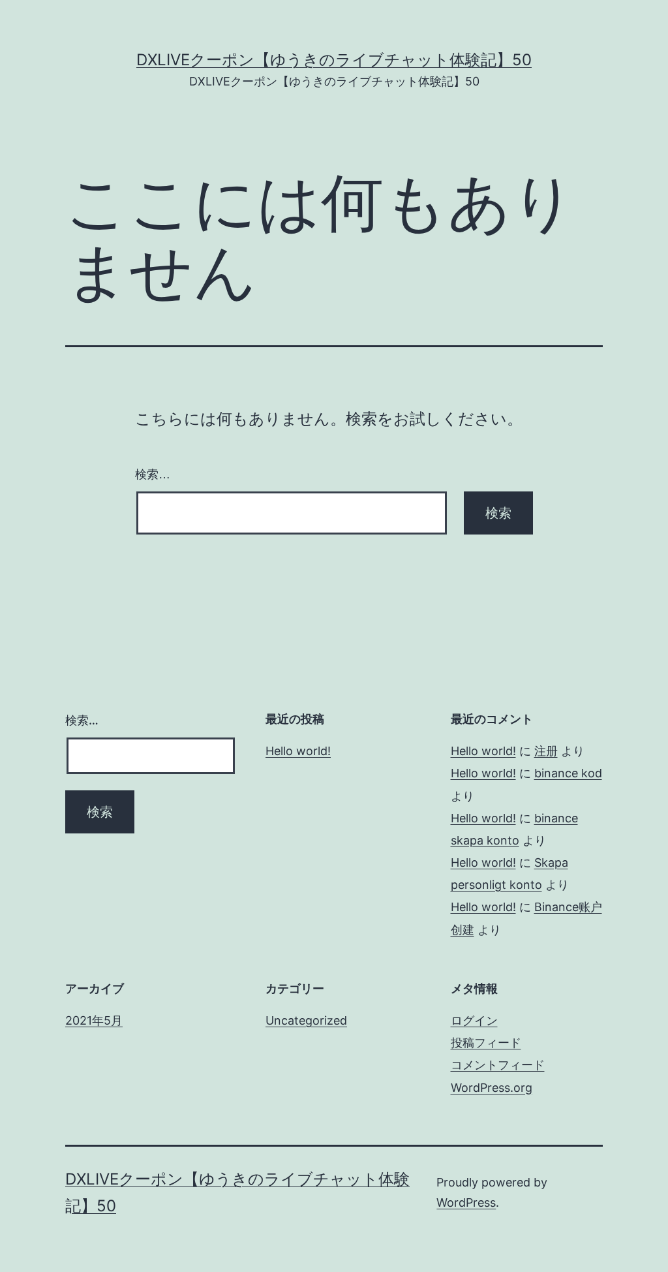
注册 (546, 751)
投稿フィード (486, 1042)
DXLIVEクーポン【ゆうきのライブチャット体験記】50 (334, 59)
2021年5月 (94, 1020)
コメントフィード (498, 1065)
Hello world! (298, 751)
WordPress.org (491, 1087)
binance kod (568, 773)
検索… (152, 474)
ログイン (474, 1020)
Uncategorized (306, 1020)
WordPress (466, 1202)
